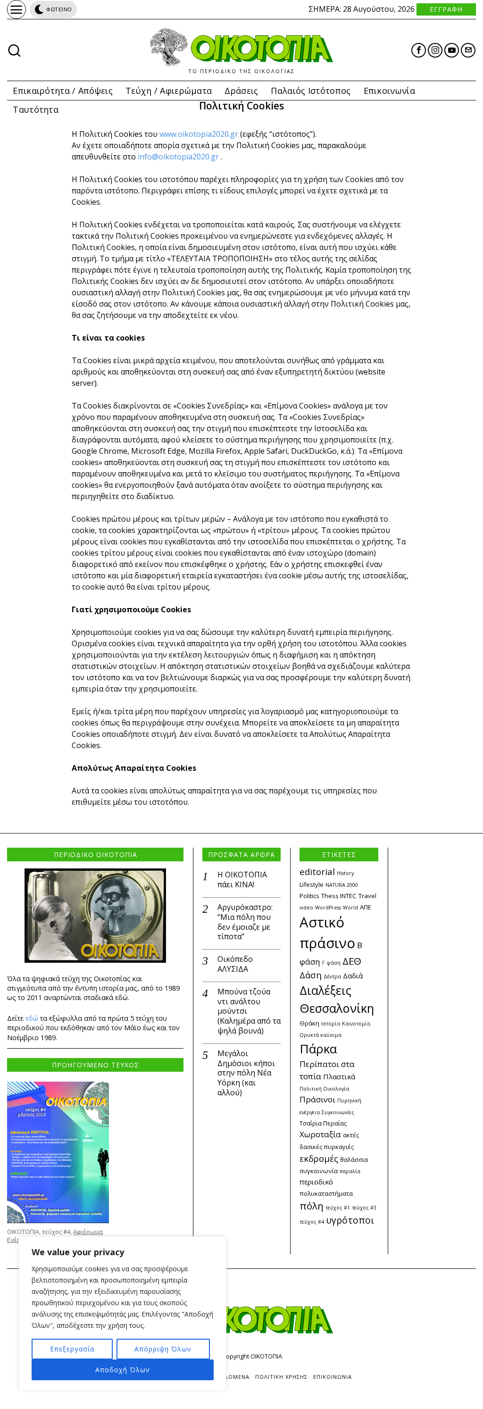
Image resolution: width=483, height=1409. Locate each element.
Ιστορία (330, 1023)
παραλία (350, 1171)
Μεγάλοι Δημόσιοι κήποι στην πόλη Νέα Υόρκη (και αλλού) (246, 1073)
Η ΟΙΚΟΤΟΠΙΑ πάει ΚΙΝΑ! (242, 880)
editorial (317, 871)
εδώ (31, 1018)
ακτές (351, 1135)
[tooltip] (418, 50)
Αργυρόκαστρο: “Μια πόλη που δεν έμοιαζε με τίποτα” (245, 922)
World (350, 907)
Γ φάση (331, 962)
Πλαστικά (339, 1076)
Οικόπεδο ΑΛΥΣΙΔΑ (235, 964)
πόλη (312, 1205)
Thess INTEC (339, 896)
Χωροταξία (320, 1134)
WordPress (328, 907)
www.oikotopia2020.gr (198, 134)
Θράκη (309, 1023)
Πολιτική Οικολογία (324, 1088)
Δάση (311, 975)
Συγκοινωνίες (338, 1112)
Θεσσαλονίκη (337, 1008)
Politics (309, 896)
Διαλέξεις (325, 990)
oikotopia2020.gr (188, 156)
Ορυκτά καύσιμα (320, 1035)
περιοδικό (316, 1181)
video (306, 907)
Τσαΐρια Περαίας (323, 1123)
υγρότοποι (350, 1220)
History (345, 873)
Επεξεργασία (72, 1348)
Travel (367, 896)
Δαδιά (353, 975)
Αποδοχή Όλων (122, 1369)
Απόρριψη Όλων (163, 1348)
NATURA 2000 (341, 885)
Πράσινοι (317, 1099)
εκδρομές (319, 1158)
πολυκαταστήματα (326, 1193)
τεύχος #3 (364, 1207)
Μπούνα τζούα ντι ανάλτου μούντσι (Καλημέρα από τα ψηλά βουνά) (249, 1011)
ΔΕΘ (351, 960)
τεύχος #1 (337, 1207)
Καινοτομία (356, 1023)
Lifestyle (312, 884)
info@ (148, 156)
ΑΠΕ (365, 907)
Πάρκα (318, 1048)
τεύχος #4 (312, 1221)
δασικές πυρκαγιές (327, 1146)
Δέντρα (332, 976)
